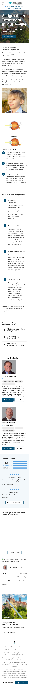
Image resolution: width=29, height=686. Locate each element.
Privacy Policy (21, 673)
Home (6, 669)
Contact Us (12, 669)
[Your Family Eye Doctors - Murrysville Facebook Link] (14, 641)
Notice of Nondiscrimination (9, 671)
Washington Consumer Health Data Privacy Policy (14, 675)
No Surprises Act (21, 671)
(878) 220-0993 (20, 654)
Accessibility (20, 669)
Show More (22, 573)
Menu (3, 4)
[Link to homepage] (14, 3)
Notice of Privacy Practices (9, 673)
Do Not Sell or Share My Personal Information (15, 677)
